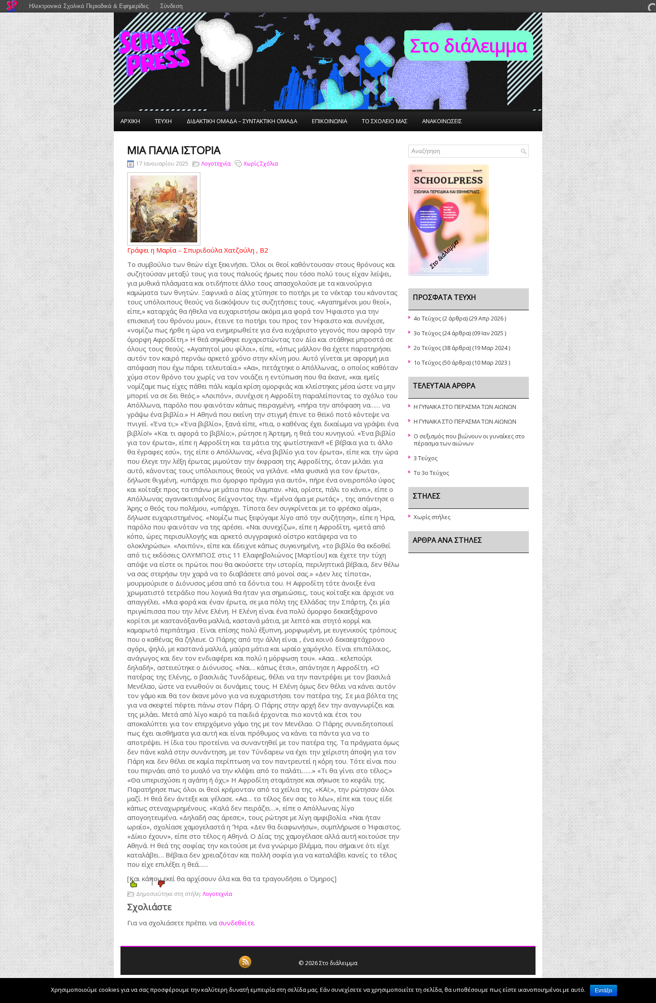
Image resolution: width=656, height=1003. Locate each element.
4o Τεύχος (427, 318)
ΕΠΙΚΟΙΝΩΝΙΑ (329, 121)
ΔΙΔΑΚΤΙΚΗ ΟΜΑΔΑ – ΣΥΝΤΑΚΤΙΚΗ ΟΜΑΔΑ (242, 121)
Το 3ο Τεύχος (431, 473)
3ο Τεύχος (427, 333)
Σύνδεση (171, 6)
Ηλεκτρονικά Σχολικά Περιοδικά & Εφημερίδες (89, 6)
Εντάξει (603, 990)
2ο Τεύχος (427, 348)
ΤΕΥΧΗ (163, 121)
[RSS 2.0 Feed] (245, 967)
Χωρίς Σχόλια (261, 163)
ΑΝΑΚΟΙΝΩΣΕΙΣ (442, 121)
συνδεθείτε (236, 922)
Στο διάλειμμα (469, 45)
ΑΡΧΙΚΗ (130, 121)
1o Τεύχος (427, 362)
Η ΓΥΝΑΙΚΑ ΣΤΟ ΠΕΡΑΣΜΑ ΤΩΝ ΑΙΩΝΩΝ (465, 407)
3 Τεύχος (425, 458)
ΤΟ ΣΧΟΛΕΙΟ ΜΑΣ (384, 121)
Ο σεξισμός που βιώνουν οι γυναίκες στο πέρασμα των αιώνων (469, 439)
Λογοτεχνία (216, 163)
